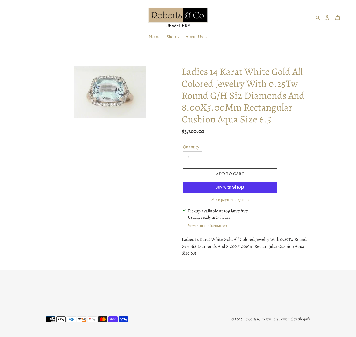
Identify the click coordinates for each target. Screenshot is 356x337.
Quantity (191, 147)
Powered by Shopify (294, 319)
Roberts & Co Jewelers (261, 319)
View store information (207, 225)
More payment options (230, 199)
